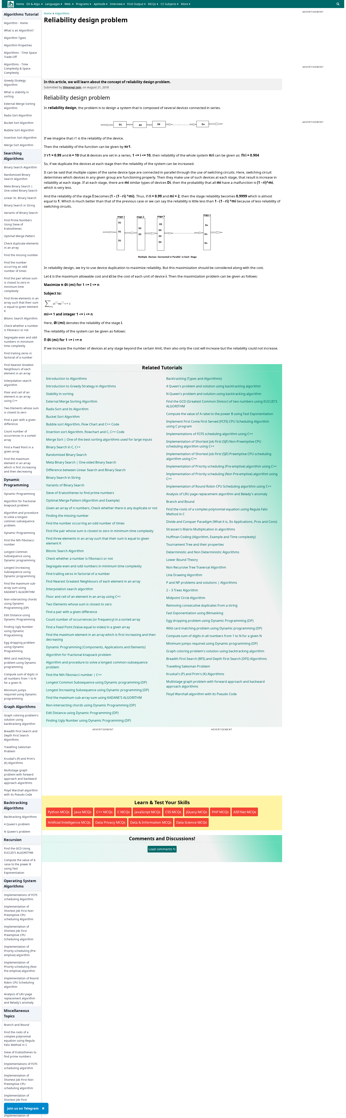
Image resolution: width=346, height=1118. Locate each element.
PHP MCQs (220, 812)
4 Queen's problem (17, 824)
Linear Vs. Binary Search (20, 198)
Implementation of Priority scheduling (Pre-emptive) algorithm (20, 951)
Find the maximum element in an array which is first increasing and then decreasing (20, 465)
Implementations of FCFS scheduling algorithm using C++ (209, 434)
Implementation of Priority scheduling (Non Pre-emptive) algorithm (20, 966)
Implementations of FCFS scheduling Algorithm (20, 897)
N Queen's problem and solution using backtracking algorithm (213, 394)
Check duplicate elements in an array (21, 245)
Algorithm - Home (16, 23)
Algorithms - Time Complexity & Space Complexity (17, 68)
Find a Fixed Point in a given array (18, 449)
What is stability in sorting (16, 94)
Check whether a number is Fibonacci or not (21, 328)
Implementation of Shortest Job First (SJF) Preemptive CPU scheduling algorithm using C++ (218, 456)
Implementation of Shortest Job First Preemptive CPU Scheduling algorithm (18, 933)
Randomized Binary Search (66, 454)
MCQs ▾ (153, 4)
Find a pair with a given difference (20, 422)
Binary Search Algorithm (20, 167)
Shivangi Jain (72, 87)
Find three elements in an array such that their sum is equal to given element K (21, 304)
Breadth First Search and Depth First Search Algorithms (20, 735)
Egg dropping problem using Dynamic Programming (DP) (209, 620)
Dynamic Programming (19, 494)
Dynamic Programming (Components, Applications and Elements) (96, 647)
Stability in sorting (59, 394)
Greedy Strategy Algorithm (15, 83)
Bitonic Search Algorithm (20, 318)
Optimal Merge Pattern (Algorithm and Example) (83, 500)
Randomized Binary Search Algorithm (17, 177)
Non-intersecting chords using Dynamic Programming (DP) (20, 603)
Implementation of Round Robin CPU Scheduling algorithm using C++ (218, 486)
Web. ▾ (68, 4)
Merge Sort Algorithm (18, 145)
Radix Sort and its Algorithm (67, 409)
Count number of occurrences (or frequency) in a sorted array (93, 619)
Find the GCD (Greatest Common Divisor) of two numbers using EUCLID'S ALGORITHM (221, 403)
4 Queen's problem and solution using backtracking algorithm (213, 386)
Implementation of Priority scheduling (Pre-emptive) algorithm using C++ (221, 466)
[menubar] (104, 4)
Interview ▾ (117, 4)
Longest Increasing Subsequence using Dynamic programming (19, 572)
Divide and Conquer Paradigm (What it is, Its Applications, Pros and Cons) (221, 521)
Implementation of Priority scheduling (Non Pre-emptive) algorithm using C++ (222, 476)
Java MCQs (82, 812)
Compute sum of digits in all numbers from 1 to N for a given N (21, 678)
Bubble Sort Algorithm (19, 130)
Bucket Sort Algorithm (18, 123)
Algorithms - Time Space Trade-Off (20, 55)
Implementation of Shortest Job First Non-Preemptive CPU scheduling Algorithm (19, 913)
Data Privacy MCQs (110, 822)
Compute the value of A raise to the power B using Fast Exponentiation (19, 866)
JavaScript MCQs (147, 812)
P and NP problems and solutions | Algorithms (201, 582)
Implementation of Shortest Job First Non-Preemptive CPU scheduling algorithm (19, 1082)
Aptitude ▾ (101, 4)
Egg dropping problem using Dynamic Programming (19, 647)
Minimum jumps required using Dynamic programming (20, 694)
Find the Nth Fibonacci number (19, 542)
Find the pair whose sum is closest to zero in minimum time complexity (20, 284)
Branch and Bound (16, 1025)
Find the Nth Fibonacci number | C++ (74, 675)
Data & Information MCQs (150, 822)
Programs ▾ (83, 4)
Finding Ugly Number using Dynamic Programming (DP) (88, 720)
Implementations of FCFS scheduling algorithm (20, 1066)
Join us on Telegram (23, 1108)
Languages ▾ (53, 4)
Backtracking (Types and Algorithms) (194, 378)
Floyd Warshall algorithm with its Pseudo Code (21, 792)
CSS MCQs (173, 812)
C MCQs (123, 812)
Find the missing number (21, 255)
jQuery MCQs (196, 812)
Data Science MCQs (191, 822)
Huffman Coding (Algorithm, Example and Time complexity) (211, 537)
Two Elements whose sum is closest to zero (21, 410)
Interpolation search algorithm (17, 383)
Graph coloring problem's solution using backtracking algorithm (21, 719)
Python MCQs (58, 812)
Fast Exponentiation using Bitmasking (194, 613)
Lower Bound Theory (182, 559)
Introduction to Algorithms (66, 378)
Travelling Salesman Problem (17, 749)
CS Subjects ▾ (169, 4)
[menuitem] (21, 4)
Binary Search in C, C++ (63, 447)
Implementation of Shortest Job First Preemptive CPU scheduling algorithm (18, 1102)
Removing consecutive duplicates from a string (201, 605)
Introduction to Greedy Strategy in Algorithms (81, 386)
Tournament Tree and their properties (195, 544)
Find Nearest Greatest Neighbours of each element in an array (18, 369)
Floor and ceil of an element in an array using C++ (17, 396)
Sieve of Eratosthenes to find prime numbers (20, 1054)
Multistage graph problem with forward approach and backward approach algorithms (20, 776)
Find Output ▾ (136, 4)
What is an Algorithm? (19, 30)
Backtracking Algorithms (20, 817)
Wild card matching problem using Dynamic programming (20, 662)
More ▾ (185, 4)
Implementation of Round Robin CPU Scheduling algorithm (21, 982)
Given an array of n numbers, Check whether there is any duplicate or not (101, 508)
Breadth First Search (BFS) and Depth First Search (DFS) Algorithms (216, 658)
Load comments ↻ (162, 849)
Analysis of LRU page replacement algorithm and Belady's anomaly (19, 998)
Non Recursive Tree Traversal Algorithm (196, 567)
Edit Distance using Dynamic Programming (19, 617)
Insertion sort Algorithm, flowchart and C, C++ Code (85, 432)
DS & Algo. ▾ (34, 4)
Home (20, 4)
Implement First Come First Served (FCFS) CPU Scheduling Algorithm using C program (217, 423)
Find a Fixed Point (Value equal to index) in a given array (88, 627)
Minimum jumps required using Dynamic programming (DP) (212, 643)
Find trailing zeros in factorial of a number (18, 355)
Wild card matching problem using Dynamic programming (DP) (214, 628)
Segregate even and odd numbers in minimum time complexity (20, 341)
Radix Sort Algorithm (18, 115)
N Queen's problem (17, 831)
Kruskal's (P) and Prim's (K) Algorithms (19, 761)
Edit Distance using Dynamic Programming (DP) (82, 713)
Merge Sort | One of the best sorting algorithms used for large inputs (99, 439)
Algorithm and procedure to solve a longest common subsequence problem (21, 519)
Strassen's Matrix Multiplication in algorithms (200, 529)
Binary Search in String (19, 205)
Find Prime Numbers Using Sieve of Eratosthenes (18, 224)
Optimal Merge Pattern (19, 236)
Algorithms (62, 13)
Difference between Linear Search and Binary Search (86, 470)
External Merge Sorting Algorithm (19, 106)
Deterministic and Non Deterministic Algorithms (202, 552)
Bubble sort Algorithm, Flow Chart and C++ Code (82, 424)
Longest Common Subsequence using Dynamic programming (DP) (96, 682)
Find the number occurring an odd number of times (15, 267)
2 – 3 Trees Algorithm (182, 590)
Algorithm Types (15, 38)
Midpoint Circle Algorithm (185, 598)
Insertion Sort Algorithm (20, 137)
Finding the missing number (67, 515)
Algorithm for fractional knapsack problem (20, 503)
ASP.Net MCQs (244, 812)
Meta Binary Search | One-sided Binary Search (20, 188)
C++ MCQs (104, 812)
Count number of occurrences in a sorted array (20, 435)
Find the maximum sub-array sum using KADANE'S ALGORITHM (20, 588)
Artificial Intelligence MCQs (69, 822)
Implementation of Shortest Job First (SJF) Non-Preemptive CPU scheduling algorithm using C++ (213, 443)
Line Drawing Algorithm (184, 575)
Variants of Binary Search (21, 213)
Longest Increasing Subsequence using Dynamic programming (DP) (97, 690)
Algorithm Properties (18, 45)
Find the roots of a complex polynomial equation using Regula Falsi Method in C (19, 1038)
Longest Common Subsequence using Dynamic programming (19, 556)
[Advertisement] (74, 50)
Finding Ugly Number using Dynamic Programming (18, 631)
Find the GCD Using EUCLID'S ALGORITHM (18, 850)
